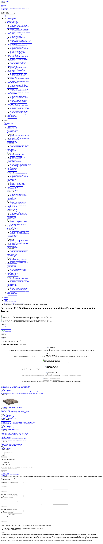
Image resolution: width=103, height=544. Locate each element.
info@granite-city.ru (15, 8)
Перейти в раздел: (8, 124)
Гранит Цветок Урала (12, 55)
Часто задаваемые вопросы (7, 467)
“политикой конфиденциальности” (60, 489)
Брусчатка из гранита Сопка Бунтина (19, 108)
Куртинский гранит (12, 44)
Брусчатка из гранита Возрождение (19, 86)
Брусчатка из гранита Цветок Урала (19, 59)
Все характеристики (6, 331)
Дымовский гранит (12, 99)
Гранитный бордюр (12, 21)
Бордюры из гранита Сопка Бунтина (19, 105)
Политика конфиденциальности (9, 468)
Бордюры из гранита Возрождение (19, 84)
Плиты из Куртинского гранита (18, 47)
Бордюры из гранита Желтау (17, 34)
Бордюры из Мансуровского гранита (19, 24)
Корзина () (4, 16)
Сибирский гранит (11, 71)
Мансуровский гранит (12, 22)
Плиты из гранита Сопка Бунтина (18, 107)
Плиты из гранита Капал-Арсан (18, 96)
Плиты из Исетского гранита (17, 63)
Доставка (30, 467)
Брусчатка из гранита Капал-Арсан (19, 97)
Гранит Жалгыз (11, 115)
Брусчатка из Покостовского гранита (19, 92)
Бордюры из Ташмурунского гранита (19, 78)
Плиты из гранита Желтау (16, 36)
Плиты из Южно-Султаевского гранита (20, 41)
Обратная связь (4, 9)
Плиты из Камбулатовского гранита (19, 30)
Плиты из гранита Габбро (16, 54)
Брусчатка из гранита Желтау (17, 37)
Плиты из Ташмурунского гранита (19, 79)
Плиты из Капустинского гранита (18, 112)
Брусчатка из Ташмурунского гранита (19, 81)
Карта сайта (4, 470)
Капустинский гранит (12, 109)
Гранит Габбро (10, 49)
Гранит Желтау (10, 33)
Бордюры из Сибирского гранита (18, 73)
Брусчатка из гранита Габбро (17, 52)
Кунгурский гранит (12, 66)
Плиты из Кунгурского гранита (18, 69)
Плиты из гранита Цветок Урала (18, 58)
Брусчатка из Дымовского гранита (18, 103)
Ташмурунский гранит (12, 77)
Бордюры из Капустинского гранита (19, 111)
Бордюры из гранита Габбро (17, 51)
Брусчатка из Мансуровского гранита (19, 26)
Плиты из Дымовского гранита (18, 101)
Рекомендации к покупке (21, 467)
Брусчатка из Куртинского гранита (19, 48)
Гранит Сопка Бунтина (12, 104)
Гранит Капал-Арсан (12, 93)
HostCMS (3, 471)
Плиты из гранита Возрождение (18, 85)
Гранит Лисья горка (12, 116)
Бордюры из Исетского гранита (18, 62)
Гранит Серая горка (12, 118)
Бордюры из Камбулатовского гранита (19, 29)
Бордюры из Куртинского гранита (18, 45)
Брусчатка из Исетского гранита (18, 64)
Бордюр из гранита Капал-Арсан (18, 94)
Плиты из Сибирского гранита (17, 75)
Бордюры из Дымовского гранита (18, 100)
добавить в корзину (6, 329)
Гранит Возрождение (12, 82)
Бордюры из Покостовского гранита (19, 89)
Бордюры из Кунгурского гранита (18, 67)
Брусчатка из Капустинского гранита (19, 114)
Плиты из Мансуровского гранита (18, 25)
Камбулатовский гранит (13, 28)
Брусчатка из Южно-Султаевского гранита (21, 43)
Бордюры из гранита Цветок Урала (19, 56)
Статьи (2, 6)
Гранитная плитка (11, 18)
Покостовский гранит (12, 88)
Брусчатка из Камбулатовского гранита (20, 32)
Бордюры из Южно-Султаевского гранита (20, 40)
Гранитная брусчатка (12, 19)
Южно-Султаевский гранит (14, 39)
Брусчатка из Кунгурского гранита (19, 70)
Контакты (3, 5)
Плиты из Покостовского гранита (18, 90)
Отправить (3, 456)
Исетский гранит (11, 60)
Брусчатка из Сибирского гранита (18, 74)
